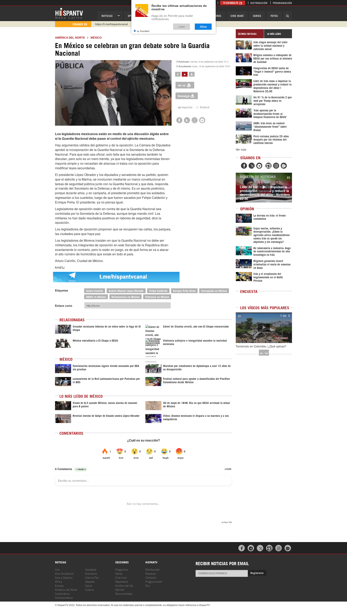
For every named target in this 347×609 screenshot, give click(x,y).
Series (257, 15)
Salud (88, 585)
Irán (57, 569)
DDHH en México (96, 296)
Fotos (274, 15)
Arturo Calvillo (94, 290)
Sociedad (90, 569)
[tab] (250, 33)
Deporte (90, 581)
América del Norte (70, 37)
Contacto (150, 577)
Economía (91, 573)
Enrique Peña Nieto (184, 290)
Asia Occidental (64, 573)
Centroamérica (64, 597)
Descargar (184, 96)
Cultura (89, 589)
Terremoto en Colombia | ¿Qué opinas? (261, 346)
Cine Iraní (237, 15)
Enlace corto (63, 306)
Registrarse (257, 572)
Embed (204, 107)
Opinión (120, 589)
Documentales (123, 593)
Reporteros (121, 581)
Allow (203, 27)
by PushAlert (143, 31)
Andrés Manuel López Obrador (126, 290)
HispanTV (69, 13)
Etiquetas (61, 290)
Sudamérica (62, 593)
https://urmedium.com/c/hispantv (116, 24)
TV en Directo (231, 2)
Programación (282, 2)
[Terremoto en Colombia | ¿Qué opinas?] (264, 327)
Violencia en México (157, 296)
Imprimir (187, 107)
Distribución (258, 2)
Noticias (107, 15)
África (58, 581)
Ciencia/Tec (92, 577)
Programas (121, 569)
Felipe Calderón (158, 290)
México (96, 37)
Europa (59, 585)
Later (181, 27)
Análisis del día (124, 585)
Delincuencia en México (125, 296)
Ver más (241, 149)
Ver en (182, 85)
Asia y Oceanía (63, 577)
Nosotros (150, 573)
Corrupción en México (214, 290)
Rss (147, 585)
